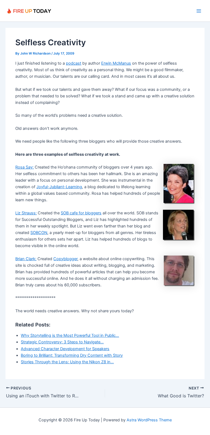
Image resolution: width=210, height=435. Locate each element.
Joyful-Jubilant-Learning (59, 186)
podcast (73, 63)
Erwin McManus (116, 63)
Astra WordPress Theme (149, 420)
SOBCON (38, 232)
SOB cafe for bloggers (81, 213)
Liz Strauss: (26, 213)
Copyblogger (65, 258)
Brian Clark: (25, 258)
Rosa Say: (24, 167)
